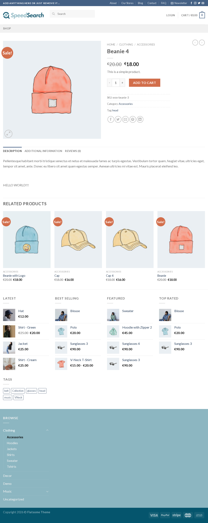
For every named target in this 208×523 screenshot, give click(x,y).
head (115, 110)
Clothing (126, 44)
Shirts (11, 455)
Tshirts (11, 466)
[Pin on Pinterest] (132, 119)
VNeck (18, 397)
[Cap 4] (130, 239)
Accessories (146, 44)
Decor (7, 475)
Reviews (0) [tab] (73, 151)
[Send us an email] (203, 3)
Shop (7, 28)
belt (6, 390)
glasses (31, 390)
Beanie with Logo (14, 275)
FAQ (163, 3)
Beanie (161, 275)
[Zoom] (8, 134)
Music (7, 491)
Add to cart (144, 83)
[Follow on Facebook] (191, 3)
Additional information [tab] (43, 151)
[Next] (205, 250)
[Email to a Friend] (125, 119)
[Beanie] (181, 239)
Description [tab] (12, 151)
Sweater (12, 460)
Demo (7, 483)
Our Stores (127, 3)
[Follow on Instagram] (195, 3)
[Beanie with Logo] (27, 239)
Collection (18, 390)
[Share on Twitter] (118, 119)
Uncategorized (13, 499)
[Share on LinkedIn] (140, 119)
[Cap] (78, 239)
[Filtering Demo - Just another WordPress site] (23, 15)
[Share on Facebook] (110, 119)
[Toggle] (47, 430)
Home (111, 44)
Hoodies (12, 443)
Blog (140, 3)
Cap (57, 275)
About (113, 3)
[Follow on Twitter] (199, 3)
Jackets (12, 449)
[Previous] (3, 250)
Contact (151, 3)
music (7, 397)
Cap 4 (109, 275)
